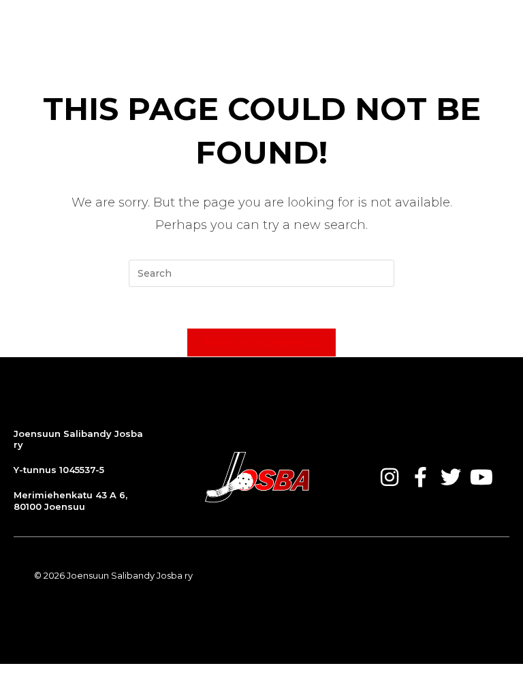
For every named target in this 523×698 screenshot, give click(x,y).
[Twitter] (451, 477)
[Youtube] (481, 477)
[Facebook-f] (420, 477)
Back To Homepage (262, 342)
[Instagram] (389, 477)
